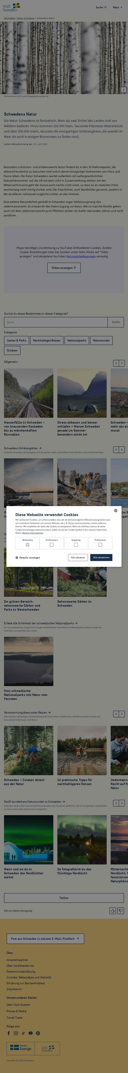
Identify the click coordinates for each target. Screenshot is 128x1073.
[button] (28, 557)
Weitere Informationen (32, 533)
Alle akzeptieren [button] (101, 557)
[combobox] (116, 510)
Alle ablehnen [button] (78, 557)
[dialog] (64, 536)
